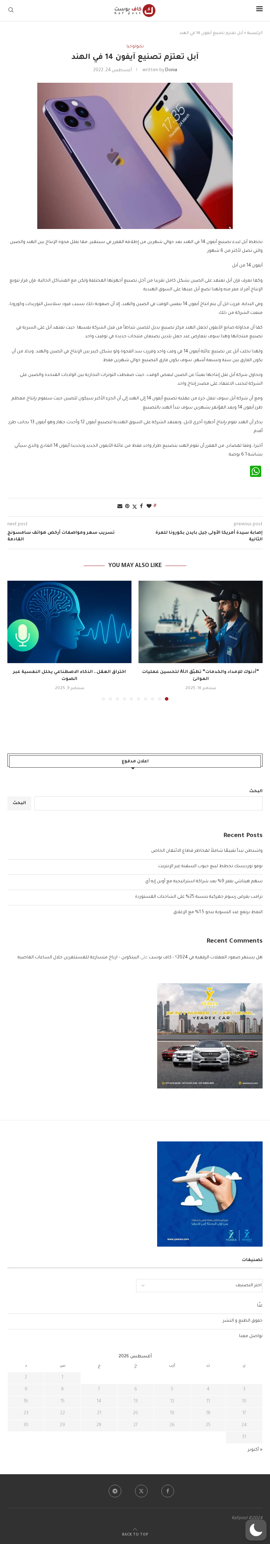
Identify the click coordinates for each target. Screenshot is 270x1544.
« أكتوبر (255, 1450)
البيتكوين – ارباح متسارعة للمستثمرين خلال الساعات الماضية (78, 957)
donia (171, 70)
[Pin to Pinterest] (127, 507)
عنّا (260, 1305)
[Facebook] (167, 1491)
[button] (17, 640)
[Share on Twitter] (134, 507)
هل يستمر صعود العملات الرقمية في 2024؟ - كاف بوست (206, 957)
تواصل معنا (251, 1336)
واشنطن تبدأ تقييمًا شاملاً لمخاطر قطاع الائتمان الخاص (207, 851)
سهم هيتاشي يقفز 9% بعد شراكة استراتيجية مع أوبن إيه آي (204, 881)
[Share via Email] (119, 507)
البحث (256, 791)
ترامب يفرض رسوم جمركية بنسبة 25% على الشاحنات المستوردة (199, 897)
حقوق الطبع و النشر (243, 1321)
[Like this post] (149, 507)
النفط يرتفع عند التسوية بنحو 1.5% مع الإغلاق (218, 912)
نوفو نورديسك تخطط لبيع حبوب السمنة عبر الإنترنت (210, 866)
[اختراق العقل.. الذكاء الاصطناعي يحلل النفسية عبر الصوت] (69, 622)
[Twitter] (141, 1491)
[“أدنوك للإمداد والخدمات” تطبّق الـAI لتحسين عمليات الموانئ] (201, 622)
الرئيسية (255, 33)
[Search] (10, 10)
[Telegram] (115, 1491)
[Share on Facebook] (141, 507)
